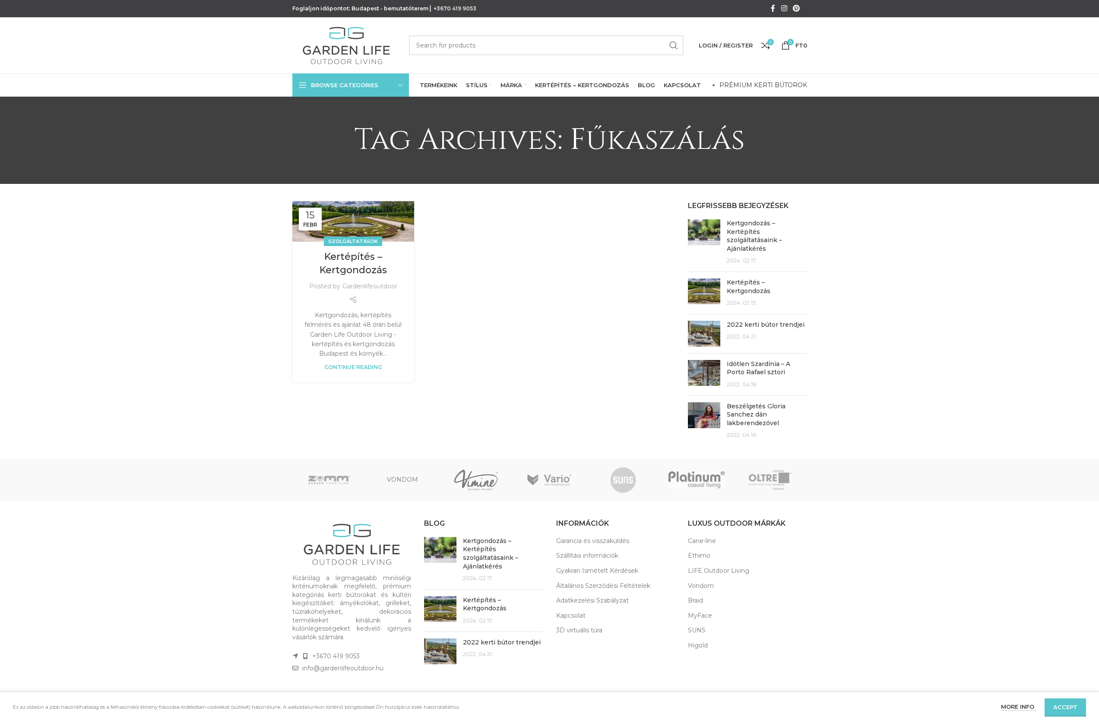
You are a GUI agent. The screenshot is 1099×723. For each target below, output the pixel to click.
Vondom (701, 586)
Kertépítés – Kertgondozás (748, 286)
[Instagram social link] (784, 8)
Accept (1065, 707)
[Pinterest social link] (796, 8)
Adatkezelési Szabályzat (592, 600)
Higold (698, 645)
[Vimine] (476, 480)
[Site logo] (346, 45)
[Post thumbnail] (704, 242)
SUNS (697, 630)
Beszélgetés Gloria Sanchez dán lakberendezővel (756, 414)
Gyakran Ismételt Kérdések (597, 571)
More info (1018, 706)
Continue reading (353, 367)
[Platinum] (696, 480)
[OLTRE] (770, 480)
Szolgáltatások (353, 241)
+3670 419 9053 (455, 8)
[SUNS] (623, 480)
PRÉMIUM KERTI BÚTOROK (763, 85)
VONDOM (402, 479)
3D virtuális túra (579, 630)
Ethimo (699, 555)
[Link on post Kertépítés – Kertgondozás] (353, 221)
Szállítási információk (587, 555)
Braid (695, 600)
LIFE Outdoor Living (718, 571)
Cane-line (702, 541)
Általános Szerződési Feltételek (603, 586)
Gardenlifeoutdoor (369, 286)
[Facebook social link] (773, 8)
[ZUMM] (329, 480)
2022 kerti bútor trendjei (765, 324)
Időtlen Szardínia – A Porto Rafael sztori (758, 368)
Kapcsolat (571, 615)
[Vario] (549, 480)
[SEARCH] (674, 45)
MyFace (700, 615)
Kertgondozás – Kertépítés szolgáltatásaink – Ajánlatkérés (754, 236)
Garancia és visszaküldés (592, 541)
